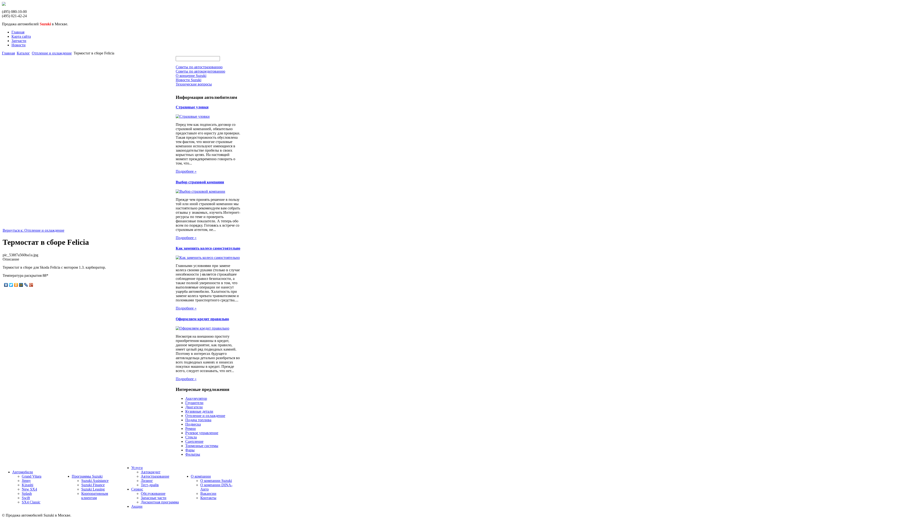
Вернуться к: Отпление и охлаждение (33, 230)
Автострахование (155, 476)
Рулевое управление (201, 433)
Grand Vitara (31, 476)
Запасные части (153, 498)
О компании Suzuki (216, 481)
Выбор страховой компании (200, 182)
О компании (201, 476)
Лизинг (147, 481)
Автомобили (22, 472)
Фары (190, 450)
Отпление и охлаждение (52, 53)
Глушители (194, 403)
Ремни (190, 429)
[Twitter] (11, 285)
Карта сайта (21, 36)
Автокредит (150, 472)
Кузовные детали (199, 411)
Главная (17, 32)
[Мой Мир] (21, 285)
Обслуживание (153, 493)
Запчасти (18, 41)
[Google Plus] (31, 285)
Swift (26, 498)
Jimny (26, 481)
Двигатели (194, 407)
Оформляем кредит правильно (202, 319)
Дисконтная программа (160, 502)
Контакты (208, 498)
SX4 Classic (31, 502)
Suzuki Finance (93, 485)
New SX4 (29, 489)
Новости (18, 45)
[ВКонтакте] (6, 285)
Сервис (137, 489)
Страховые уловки (192, 107)
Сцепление (194, 441)
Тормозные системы (201, 446)
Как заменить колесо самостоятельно (208, 248)
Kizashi (27, 485)
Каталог (23, 53)
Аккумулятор (196, 398)
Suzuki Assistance (95, 481)
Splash (27, 493)
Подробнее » (186, 171)
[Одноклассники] (16, 285)
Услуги (137, 468)
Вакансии (208, 493)
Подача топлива (198, 420)
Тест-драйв (150, 485)
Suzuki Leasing (93, 489)
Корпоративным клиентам (94, 495)
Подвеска (193, 424)
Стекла (191, 437)
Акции (136, 506)
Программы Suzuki (87, 476)
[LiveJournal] (26, 285)
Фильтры (192, 454)
